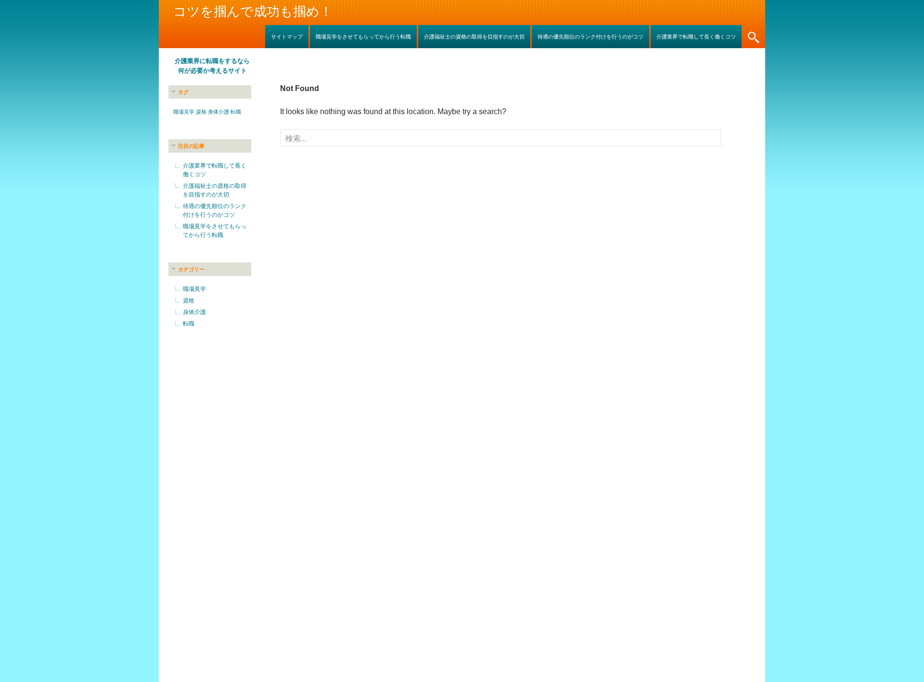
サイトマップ (287, 36)
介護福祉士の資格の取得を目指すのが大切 (474, 36)
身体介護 (218, 112)
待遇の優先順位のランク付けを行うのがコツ (590, 36)
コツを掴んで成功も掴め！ (253, 11)
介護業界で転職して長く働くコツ (696, 36)
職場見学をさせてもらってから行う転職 (363, 36)
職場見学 (183, 112)
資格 (201, 112)
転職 (236, 112)
